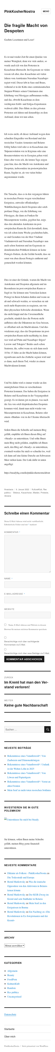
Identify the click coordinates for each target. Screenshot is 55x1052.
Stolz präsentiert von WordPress (35, 1046)
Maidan (36, 492)
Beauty (10, 975)
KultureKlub (37, 489)
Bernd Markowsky (16, 881)
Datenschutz (10, 1014)
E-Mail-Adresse (14, 593)
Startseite (9, 1029)
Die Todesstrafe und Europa (20, 877)
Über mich (9, 1036)
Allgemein (12, 970)
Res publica (13, 992)
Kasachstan (26, 492)
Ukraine (7, 495)
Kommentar (12, 532)
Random (11, 988)
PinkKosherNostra (19, 11)
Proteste (44, 492)
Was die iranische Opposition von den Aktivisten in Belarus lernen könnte (27, 886)
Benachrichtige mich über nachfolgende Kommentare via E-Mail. (21, 643)
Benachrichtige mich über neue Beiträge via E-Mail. (27, 653)
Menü (46, 11)
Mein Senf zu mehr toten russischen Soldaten (29, 790)
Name (8, 578)
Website (9, 609)
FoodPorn (12, 979)
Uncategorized (14, 996)
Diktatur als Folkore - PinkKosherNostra (26, 873)
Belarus (16, 492)
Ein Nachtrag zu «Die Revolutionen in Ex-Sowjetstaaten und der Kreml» (28, 916)
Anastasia (8, 489)
